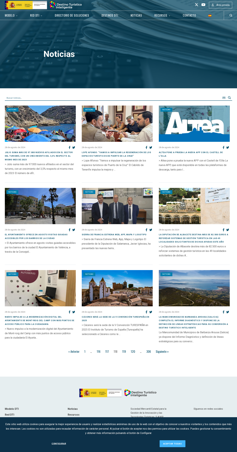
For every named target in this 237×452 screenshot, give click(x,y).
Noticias (136, 15)
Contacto (189, 15)
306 (148, 351)
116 (98, 351)
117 (107, 351)
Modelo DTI (12, 408)
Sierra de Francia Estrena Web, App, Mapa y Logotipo (114, 234)
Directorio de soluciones (72, 15)
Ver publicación (13, 177)
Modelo (10, 15)
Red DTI (34, 15)
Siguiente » (162, 351)
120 (133, 351)
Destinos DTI (110, 15)
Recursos (160, 15)
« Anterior (73, 351)
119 (124, 351)
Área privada (223, 5)
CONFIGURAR (59, 443)
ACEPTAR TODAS (172, 443)
